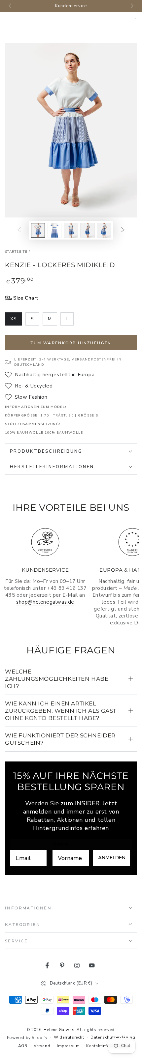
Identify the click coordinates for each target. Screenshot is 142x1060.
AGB (22, 1045)
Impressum (68, 1045)
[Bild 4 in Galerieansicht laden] (87, 230)
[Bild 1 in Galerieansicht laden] (38, 230)
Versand (42, 1045)
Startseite (16, 251)
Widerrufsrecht (69, 1037)
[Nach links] (10, 6)
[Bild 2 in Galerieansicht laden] (54, 230)
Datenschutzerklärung (112, 1037)
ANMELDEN (111, 857)
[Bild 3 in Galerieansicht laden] (71, 230)
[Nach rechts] (131, 6)
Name (60, 844)
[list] (71, 576)
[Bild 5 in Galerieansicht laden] (104, 230)
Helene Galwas (59, 1029)
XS (16, 321)
